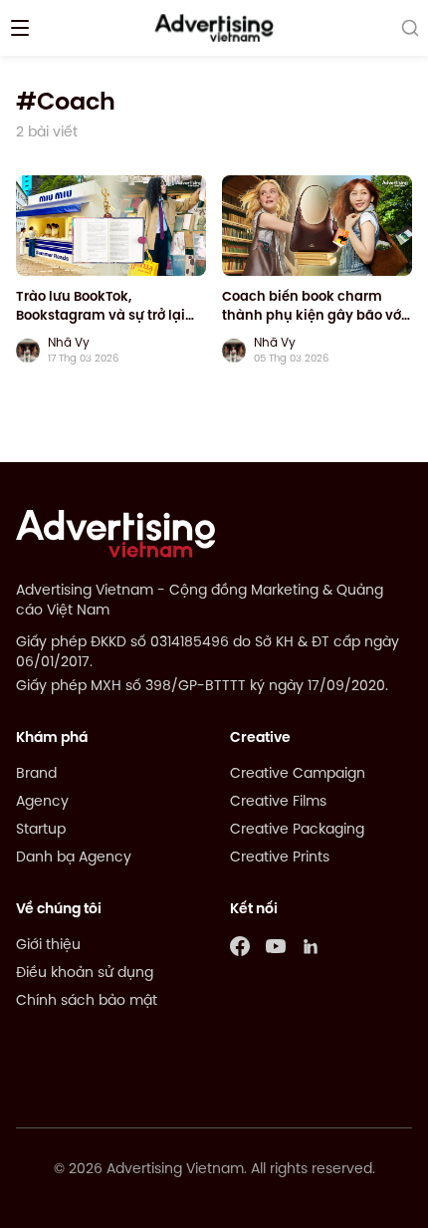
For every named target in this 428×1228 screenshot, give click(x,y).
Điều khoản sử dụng (84, 973)
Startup (41, 830)
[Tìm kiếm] (410, 28)
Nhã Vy (69, 343)
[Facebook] (240, 946)
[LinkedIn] (311, 946)
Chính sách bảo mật (86, 1001)
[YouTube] (276, 946)
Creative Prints (279, 858)
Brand (36, 774)
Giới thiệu (48, 945)
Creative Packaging (297, 830)
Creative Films (278, 802)
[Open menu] (20, 28)
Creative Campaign (297, 774)
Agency (42, 802)
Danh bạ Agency (73, 858)
